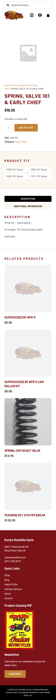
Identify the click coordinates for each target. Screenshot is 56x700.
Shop (7, 575)
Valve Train (21, 141)
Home (7, 85)
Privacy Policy (11, 692)
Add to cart (26, 127)
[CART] (48, 15)
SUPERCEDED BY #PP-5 (20, 317)
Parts (14, 85)
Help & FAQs (10, 584)
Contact (8, 598)
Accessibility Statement (28, 692)
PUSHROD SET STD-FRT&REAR (24, 515)
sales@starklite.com (15, 557)
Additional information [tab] (28, 206)
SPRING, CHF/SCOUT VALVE (22, 450)
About (7, 593)
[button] (31, 15)
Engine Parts (24, 85)
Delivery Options (13, 589)
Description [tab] (28, 199)
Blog (6, 580)
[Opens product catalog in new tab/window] (19, 630)
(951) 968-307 (11, 561)
